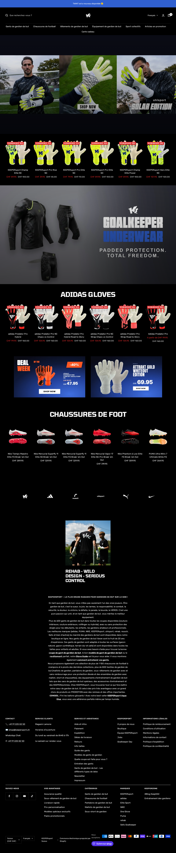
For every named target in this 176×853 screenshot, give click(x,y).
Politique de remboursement (156, 724)
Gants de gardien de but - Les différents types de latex (88, 770)
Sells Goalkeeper (128, 825)
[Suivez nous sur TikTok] (32, 796)
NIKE (122, 807)
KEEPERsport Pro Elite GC (102, 171)
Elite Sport (125, 803)
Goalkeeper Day (124, 742)
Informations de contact (154, 737)
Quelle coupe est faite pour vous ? (90, 759)
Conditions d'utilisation (154, 728)
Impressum (79, 780)
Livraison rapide (52, 803)
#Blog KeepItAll (152, 794)
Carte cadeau (88, 31)
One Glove (125, 811)
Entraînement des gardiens (157, 798)
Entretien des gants (83, 763)
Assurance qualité (52, 794)
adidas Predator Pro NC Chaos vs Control (46, 335)
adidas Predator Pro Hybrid (18, 335)
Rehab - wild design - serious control (85, 576)
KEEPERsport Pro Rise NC (46, 171)
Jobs (119, 737)
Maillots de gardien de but (97, 807)
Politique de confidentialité (156, 746)
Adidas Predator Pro (158, 334)
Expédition (79, 733)
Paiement (78, 728)
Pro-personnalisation (54, 807)
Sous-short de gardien (96, 811)
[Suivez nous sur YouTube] (24, 796)
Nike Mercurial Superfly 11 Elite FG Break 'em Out (74, 455)
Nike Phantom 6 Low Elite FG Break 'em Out (130, 455)
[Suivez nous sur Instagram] (17, 796)
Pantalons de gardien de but (98, 803)
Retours (78, 742)
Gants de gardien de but (17, 26)
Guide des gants (82, 750)
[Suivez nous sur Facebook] (9, 796)
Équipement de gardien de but (106, 26)
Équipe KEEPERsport (127, 733)
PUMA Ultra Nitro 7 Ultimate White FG (158, 455)
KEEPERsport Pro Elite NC (74, 171)
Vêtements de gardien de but (74, 26)
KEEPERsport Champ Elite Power (130, 171)
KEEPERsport (126, 794)
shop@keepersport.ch (19, 730)
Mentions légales (151, 733)
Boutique (121, 728)
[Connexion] (163, 15)
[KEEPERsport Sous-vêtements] (88, 234)
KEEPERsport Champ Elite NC (18, 171)
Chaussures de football (44, 26)
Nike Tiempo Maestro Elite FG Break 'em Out (18, 455)
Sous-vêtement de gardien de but (60, 798)
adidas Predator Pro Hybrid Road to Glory (74, 335)
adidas (123, 798)
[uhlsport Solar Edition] (88, 84)
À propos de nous (125, 724)
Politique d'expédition (153, 742)
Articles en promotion (155, 26)
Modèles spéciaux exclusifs (57, 811)
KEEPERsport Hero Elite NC (158, 171)
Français (151, 15)
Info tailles (79, 746)
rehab (123, 820)
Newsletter (79, 776)
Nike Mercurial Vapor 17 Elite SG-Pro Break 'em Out (102, 457)
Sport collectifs (133, 26)
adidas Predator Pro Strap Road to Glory (130, 335)
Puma (123, 816)
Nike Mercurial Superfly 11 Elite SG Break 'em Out (46, 455)
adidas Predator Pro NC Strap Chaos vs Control (102, 335)
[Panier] (169, 15)
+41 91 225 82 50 (17, 724)
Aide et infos (80, 724)
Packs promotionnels (54, 816)
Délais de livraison (83, 737)
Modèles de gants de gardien (88, 755)
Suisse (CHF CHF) (11, 839)
